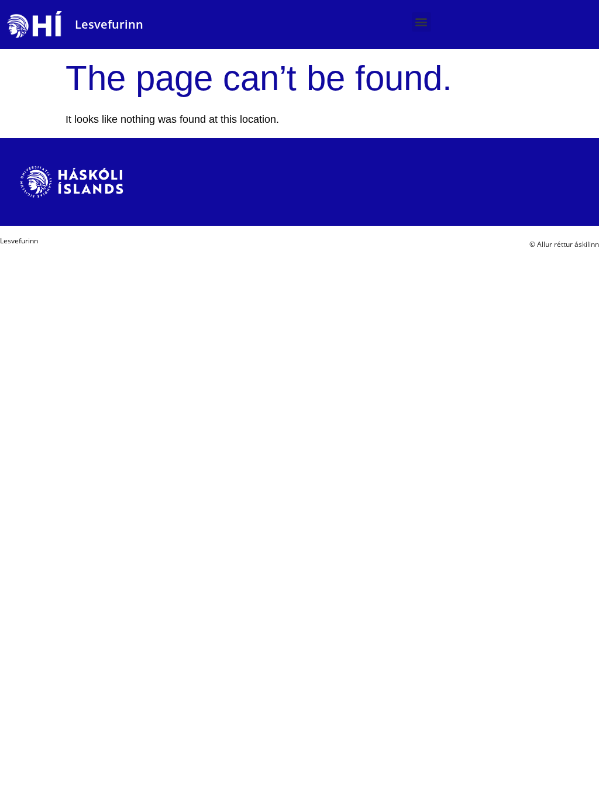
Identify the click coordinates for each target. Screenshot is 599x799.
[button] (421, 22)
